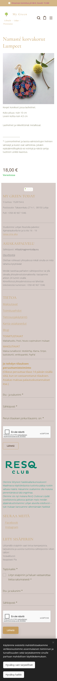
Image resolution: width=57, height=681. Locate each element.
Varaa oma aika (10, 234)
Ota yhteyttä (9, 254)
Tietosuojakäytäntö (15, 317)
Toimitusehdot (12, 310)
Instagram (11, 527)
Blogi (6, 330)
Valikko (51, 18)
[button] (38, 18)
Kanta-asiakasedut (15, 323)
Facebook (11, 522)
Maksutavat (10, 304)
